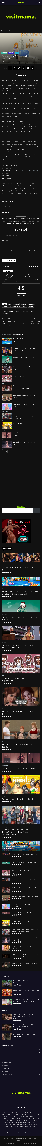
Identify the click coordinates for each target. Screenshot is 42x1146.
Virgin (32, 311)
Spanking (18, 311)
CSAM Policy (32, 1138)
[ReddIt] (23, 68)
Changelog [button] (8, 207)
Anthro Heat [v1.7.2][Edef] (25, 423)
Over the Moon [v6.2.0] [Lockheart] (25, 963)
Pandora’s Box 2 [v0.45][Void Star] (25, 854)
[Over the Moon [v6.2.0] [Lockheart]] (6, 965)
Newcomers (5, 346)
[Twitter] (15, 68)
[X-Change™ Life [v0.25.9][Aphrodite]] (7, 378)
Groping (24, 306)
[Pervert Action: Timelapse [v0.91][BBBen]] (7, 369)
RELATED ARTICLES (6, 334)
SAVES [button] (6, 240)
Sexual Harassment (8, 311)
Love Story (5, 309)
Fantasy (5, 306)
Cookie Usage (21, 1140)
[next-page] (6, 451)
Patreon (21, 170)
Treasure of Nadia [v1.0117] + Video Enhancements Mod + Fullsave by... (25, 1016)
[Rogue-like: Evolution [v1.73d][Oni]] (7, 359)
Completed (4, 402)
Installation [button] (9, 201)
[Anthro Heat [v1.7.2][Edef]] (7, 425)
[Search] (36, 510)
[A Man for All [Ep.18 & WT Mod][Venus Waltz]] (6, 948)
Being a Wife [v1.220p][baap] (19, 768)
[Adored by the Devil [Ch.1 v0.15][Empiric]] (7, 444)
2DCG (9, 304)
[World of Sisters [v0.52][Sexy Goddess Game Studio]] (7, 341)
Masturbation (14, 309)
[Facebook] (10, 68)
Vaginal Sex (26, 311)
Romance (29, 309)
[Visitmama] (21, 17)
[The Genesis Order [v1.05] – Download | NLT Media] (7, 1027)
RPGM (17, 52)
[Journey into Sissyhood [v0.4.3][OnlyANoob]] (7, 406)
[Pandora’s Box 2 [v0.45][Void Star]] (7, 350)
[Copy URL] (32, 68)
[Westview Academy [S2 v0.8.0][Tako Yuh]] (7, 388)
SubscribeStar (32, 170)
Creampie (23, 304)
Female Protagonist (14, 306)
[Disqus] (21, 480)
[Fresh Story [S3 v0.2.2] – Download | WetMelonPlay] (7, 983)
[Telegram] (28, 68)
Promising (11, 52)
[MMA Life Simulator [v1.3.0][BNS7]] (7, 397)
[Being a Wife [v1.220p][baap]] (7, 435)
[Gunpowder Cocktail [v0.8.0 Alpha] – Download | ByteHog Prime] (7, 1002)
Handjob (31, 306)
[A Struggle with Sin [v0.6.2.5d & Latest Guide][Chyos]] (6, 956)
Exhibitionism (31, 304)
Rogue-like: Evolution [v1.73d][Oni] (26, 862)
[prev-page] (3, 451)
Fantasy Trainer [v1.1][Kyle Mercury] (31, 322)
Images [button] (7, 212)
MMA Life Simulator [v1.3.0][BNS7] (25, 896)
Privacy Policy (9, 1138)
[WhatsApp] (19, 68)
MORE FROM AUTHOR (18, 334)
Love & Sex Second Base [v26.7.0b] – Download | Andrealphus (24, 416)
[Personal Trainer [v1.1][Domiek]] (7, 1036)
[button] (3, 2)
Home (2, 30)
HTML (3, 383)
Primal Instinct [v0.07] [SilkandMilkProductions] (11, 325)
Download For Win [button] (11, 235)
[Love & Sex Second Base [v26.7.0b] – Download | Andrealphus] (7, 416)
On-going (8, 30)
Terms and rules (21, 1138)
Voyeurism (6, 313)
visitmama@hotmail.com (26, 1133)
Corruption (16, 304)
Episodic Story (5, 449)
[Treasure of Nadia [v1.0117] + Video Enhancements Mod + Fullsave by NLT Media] (7, 1017)
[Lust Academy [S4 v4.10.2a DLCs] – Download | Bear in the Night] (7, 992)
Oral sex (22, 309)
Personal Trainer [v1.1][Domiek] (25, 1034)
